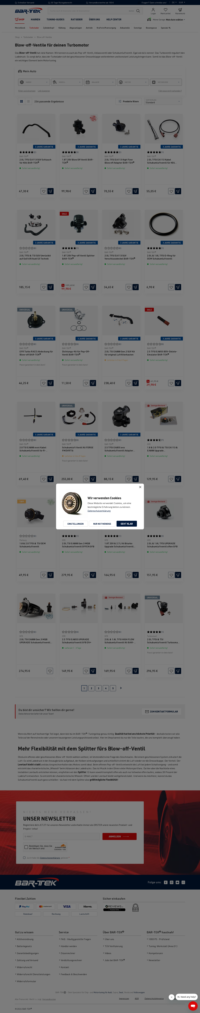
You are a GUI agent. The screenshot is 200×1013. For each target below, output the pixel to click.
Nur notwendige (102, 523)
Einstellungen (75, 523)
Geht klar (127, 523)
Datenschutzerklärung (99, 510)
